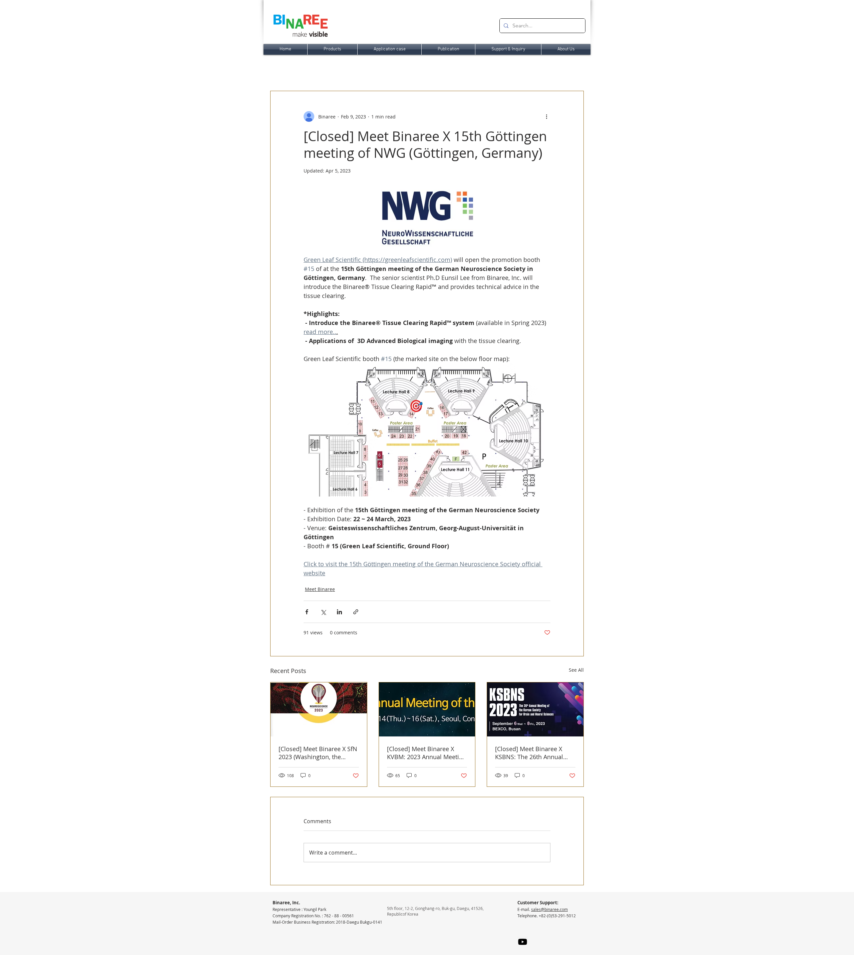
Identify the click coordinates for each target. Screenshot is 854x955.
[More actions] (546, 116)
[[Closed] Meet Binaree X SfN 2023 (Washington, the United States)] (319, 709)
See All (576, 670)
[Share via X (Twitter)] (323, 612)
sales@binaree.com (549, 909)
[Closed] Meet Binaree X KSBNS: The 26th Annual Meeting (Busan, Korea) (529, 753)
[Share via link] (356, 612)
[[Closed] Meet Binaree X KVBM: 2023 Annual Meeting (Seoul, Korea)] (427, 709)
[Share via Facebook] (307, 612)
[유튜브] (522, 942)
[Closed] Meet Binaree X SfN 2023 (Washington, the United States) (318, 753)
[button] (332, 49)
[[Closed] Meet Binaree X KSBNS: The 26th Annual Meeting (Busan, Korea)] (535, 709)
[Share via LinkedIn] (339, 612)
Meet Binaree (320, 589)
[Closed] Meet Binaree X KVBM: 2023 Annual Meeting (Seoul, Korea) (426, 753)
